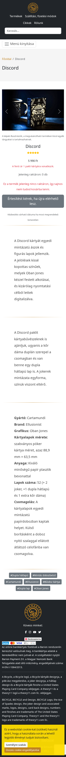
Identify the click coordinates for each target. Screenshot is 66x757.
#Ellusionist (32, 581)
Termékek (16, 16)
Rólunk (38, 23)
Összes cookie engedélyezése (22, 750)
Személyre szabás (16, 744)
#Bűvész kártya (51, 581)
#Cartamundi (13, 581)
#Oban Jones (41, 588)
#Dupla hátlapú (19, 575)
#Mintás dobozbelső (44, 575)
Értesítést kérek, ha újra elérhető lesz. (33, 201)
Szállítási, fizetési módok (40, 16)
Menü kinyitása (21, 43)
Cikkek (27, 23)
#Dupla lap (23, 588)
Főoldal (6, 59)
